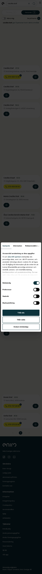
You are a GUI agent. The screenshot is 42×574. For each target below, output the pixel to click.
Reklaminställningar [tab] (32, 246)
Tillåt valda (21, 320)
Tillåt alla (21, 313)
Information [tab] (17, 246)
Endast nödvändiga (21, 327)
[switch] (36, 289)
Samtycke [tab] (6, 246)
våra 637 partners (15, 257)
